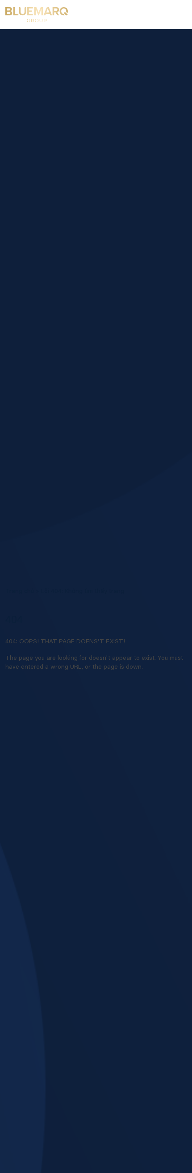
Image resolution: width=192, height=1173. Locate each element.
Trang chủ (19, 592)
